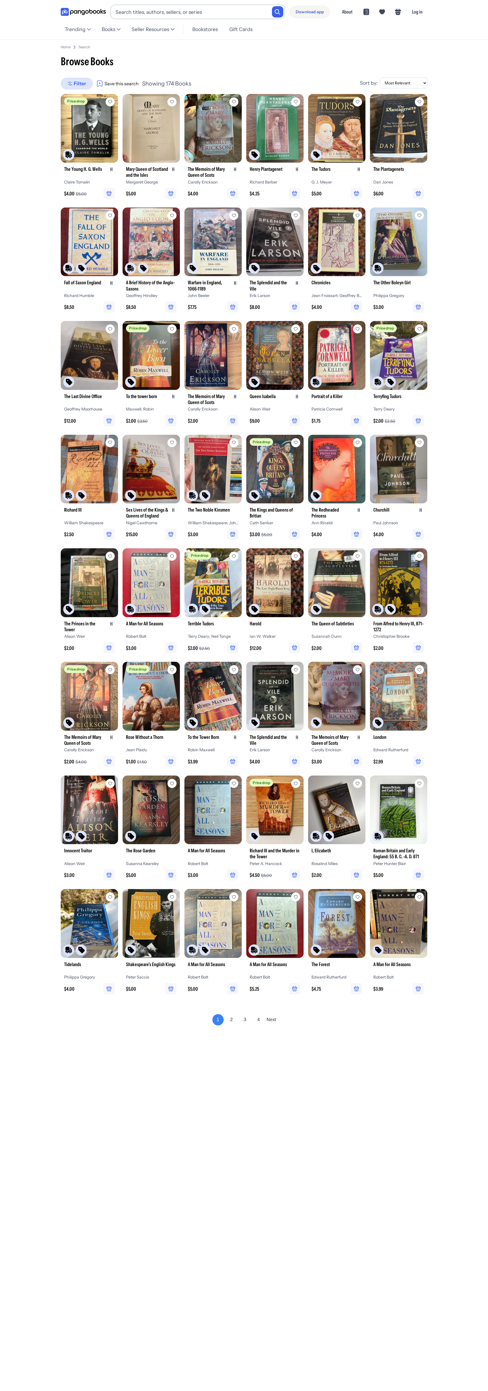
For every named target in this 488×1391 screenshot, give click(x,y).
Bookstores (205, 29)
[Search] (277, 12)
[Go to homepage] (83, 12)
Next (271, 1019)
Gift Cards (240, 29)
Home (66, 47)
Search (84, 47)
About (347, 12)
